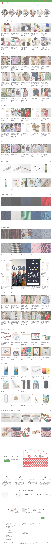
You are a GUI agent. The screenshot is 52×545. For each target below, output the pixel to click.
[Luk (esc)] (40, 259)
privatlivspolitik (34, 281)
